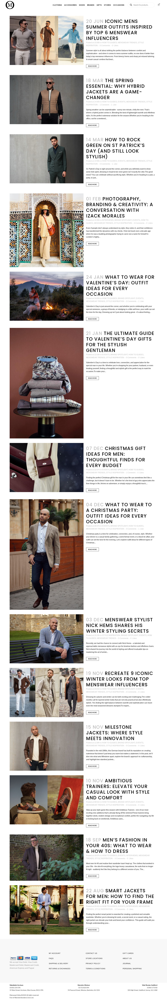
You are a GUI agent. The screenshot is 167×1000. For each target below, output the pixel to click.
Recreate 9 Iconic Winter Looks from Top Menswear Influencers (119, 679)
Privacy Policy (93, 963)
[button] (57, 5)
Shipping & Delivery (58, 963)
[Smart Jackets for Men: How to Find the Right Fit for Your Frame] (47, 909)
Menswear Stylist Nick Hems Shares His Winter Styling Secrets (119, 625)
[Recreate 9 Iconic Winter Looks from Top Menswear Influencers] (47, 692)
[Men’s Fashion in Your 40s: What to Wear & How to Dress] (47, 857)
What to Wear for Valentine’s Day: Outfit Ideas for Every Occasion (120, 285)
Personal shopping (132, 969)
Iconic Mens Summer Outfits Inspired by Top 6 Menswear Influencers (119, 29)
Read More (92, 66)
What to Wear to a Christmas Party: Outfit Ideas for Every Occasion (119, 513)
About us (127, 958)
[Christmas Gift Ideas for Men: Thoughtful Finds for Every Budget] (47, 467)
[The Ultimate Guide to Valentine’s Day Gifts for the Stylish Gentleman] (47, 383)
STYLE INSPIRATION (123, 223)
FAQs (51, 958)
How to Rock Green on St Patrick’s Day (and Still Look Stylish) (115, 148)
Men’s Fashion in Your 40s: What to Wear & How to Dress (119, 845)
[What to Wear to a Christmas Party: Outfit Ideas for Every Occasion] (47, 554)
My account (55, 953)
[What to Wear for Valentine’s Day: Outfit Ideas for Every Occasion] (47, 296)
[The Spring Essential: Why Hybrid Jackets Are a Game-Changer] (47, 99)
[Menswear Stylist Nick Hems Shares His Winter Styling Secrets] (47, 638)
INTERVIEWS (108, 220)
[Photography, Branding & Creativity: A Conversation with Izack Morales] (47, 230)
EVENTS (121, 102)
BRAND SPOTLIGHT (123, 220)
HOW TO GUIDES (109, 43)
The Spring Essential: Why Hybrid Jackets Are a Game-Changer (115, 89)
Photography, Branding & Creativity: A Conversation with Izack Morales (119, 207)
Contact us (91, 953)
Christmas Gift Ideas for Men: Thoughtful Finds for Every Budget (116, 457)
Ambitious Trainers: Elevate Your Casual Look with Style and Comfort (118, 789)
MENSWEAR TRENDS (127, 43)
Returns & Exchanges (59, 969)
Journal (127, 963)
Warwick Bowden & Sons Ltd (24, 998)
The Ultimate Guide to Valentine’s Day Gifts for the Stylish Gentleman (120, 342)
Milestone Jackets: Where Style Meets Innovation (114, 733)
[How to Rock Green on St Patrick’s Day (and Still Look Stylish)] (47, 158)
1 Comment (104, 105)
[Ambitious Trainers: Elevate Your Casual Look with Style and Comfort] (47, 799)
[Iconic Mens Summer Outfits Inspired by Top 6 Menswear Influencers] (47, 40)
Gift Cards (128, 953)
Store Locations (94, 958)
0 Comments (105, 45)
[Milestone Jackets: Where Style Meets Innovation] (47, 746)
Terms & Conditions (95, 969)
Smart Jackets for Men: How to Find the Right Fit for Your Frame (120, 896)
